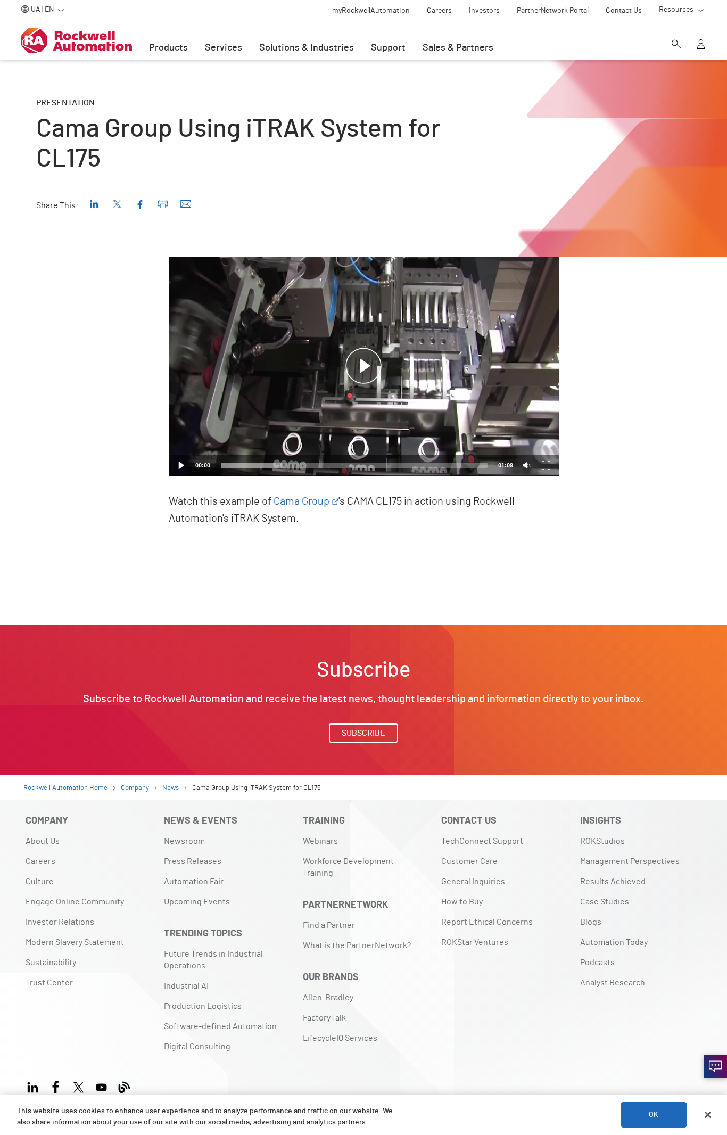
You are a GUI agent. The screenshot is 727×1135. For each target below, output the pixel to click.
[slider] (354, 465)
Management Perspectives (630, 861)
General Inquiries (473, 881)
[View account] (701, 45)
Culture (40, 881)
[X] (78, 1086)
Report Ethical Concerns (487, 922)
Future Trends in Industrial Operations (213, 960)
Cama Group (301, 501)
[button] (363, 366)
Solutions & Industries (306, 48)
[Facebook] (55, 1086)
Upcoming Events (197, 902)
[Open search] (676, 45)
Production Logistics (203, 1006)
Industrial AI (186, 986)
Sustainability (51, 962)
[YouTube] (101, 1086)
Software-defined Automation (220, 1026)
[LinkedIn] (35, 1086)
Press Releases (192, 861)
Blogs (590, 922)
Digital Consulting (197, 1046)
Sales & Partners (458, 48)
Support (388, 48)
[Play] (181, 465)
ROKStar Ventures (474, 942)
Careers (40, 861)
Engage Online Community (75, 902)
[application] (364, 366)
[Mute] (527, 465)
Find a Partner (329, 925)
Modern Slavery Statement (75, 942)
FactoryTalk (324, 1018)
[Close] (708, 1115)
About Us (43, 841)
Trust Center (49, 982)
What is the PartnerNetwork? (357, 945)
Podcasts (597, 962)
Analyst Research (612, 982)
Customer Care (469, 861)
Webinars (320, 841)
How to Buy (462, 902)
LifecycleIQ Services (340, 1038)
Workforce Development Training (348, 867)
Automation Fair (194, 881)
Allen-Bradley (328, 997)
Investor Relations (60, 922)
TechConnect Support (482, 841)
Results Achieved (613, 881)
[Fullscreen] (546, 465)
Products (168, 48)
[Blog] (124, 1086)
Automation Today (614, 942)
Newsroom (184, 841)
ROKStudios (602, 841)
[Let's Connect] (715, 1066)
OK (653, 1114)
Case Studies (604, 902)
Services (223, 48)
